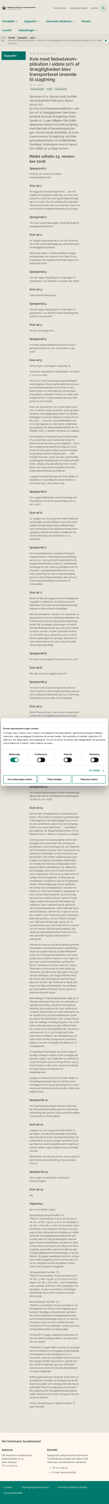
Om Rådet (8, 21)
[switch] (41, 760)
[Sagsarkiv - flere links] (37, 20)
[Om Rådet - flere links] (16, 20)
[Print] (106, 40)
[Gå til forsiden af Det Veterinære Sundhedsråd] (18, 8)
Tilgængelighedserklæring (35, 1487)
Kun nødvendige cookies (20, 779)
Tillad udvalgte (54, 779)
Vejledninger (26, 30)
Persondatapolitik (13, 1493)
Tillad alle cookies (89, 779)
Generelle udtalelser (59, 21)
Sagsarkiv (30, 21)
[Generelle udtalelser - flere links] (73, 20)
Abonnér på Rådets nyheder (72, 1487)
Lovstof (7, 30)
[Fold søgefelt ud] (103, 8)
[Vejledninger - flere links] (35, 29)
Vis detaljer (94, 770)
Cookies (8, 1487)
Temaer (86, 21)
